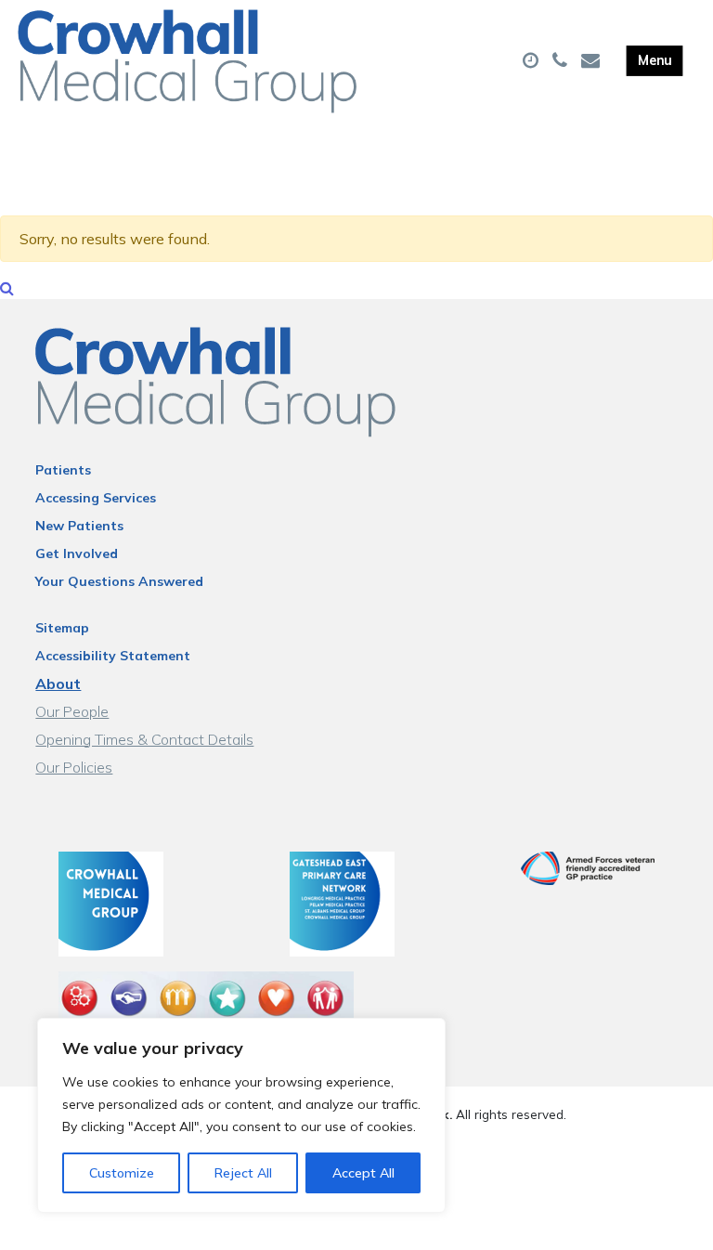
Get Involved (76, 553)
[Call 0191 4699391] (562, 61)
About (58, 683)
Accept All (363, 1173)
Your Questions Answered (119, 581)
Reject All (243, 1173)
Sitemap (62, 627)
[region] (241, 1115)
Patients (63, 470)
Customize (121, 1173)
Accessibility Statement (112, 655)
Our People (72, 711)
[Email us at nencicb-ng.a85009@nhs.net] (592, 61)
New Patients (79, 525)
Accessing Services (95, 497)
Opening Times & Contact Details (144, 739)
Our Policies (73, 767)
